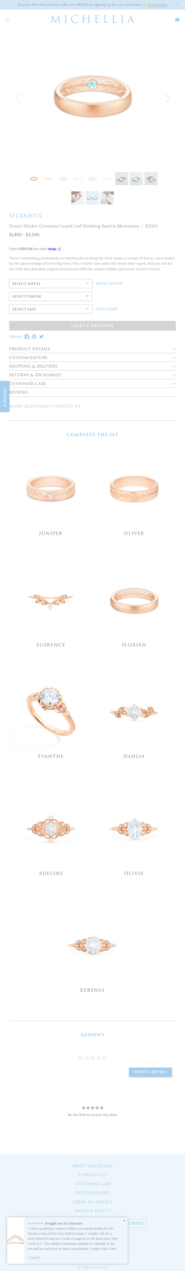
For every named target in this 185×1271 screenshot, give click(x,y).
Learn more (157, 5)
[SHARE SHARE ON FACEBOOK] (27, 336)
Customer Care (92, 1184)
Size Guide (107, 309)
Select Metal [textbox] (26, 283)
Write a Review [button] (150, 1072)
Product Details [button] (29, 349)
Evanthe (51, 756)
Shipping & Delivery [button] (33, 366)
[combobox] (50, 283)
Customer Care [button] (27, 384)
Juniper (51, 533)
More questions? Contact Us (44, 406)
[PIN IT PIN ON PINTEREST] (34, 336)
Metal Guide (109, 283)
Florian (134, 644)
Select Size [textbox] (24, 309)
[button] (17, 98)
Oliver (134, 533)
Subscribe (130, 1223)
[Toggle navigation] (8, 19)
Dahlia (134, 756)
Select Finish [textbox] (26, 296)
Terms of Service (93, 1202)
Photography (92, 1193)
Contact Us (92, 1175)
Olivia (134, 873)
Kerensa (92, 990)
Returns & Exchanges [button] (35, 375)
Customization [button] (28, 358)
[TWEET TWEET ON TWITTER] (41, 336)
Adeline (51, 873)
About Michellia (92, 1166)
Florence (50, 644)
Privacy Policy (92, 1211)
